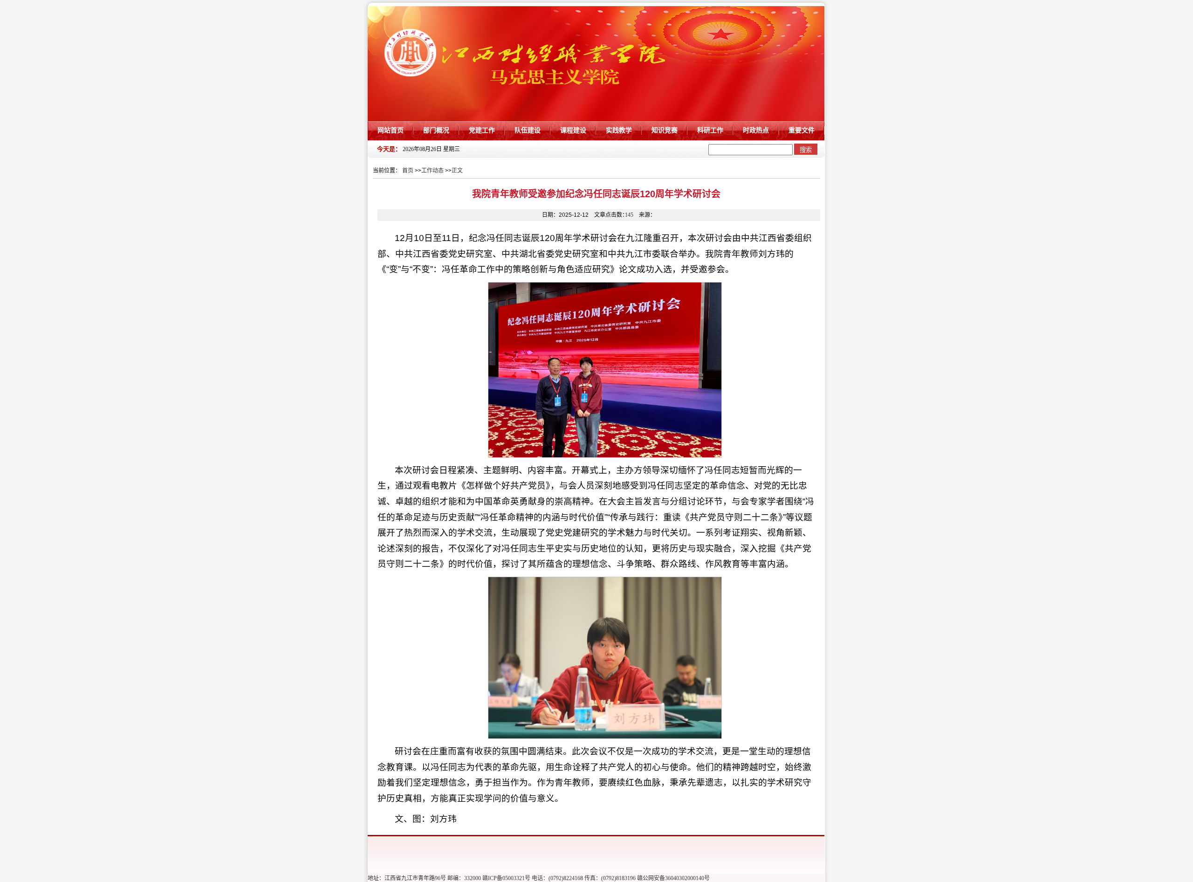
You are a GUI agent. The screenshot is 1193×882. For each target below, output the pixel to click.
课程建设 (573, 130)
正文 (457, 170)
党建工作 (482, 130)
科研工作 (710, 130)
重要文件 (801, 130)
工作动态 (432, 170)
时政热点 (756, 130)
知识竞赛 (664, 130)
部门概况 (436, 130)
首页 (407, 170)
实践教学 (619, 130)
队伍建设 (527, 130)
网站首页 (390, 130)
